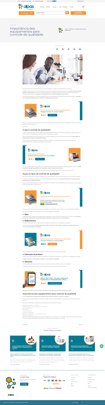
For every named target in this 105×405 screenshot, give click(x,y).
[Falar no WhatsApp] (101, 346)
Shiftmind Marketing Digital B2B (22, 402)
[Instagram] (54, 1)
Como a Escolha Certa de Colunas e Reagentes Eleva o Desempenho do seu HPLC (22, 355)
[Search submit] (67, 12)
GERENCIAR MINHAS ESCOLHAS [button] (51, 204)
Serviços (54, 6)
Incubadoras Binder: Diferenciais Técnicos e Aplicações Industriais (50, 354)
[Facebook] (52, 1)
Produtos (48, 6)
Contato (71, 6)
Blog (60, 6)
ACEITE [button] (42, 204)
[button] (57, 49)
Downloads (65, 6)
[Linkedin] (55, 1)
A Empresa (42, 6)
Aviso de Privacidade (47, 202)
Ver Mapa (24, 384)
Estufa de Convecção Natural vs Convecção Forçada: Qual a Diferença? (81, 354)
